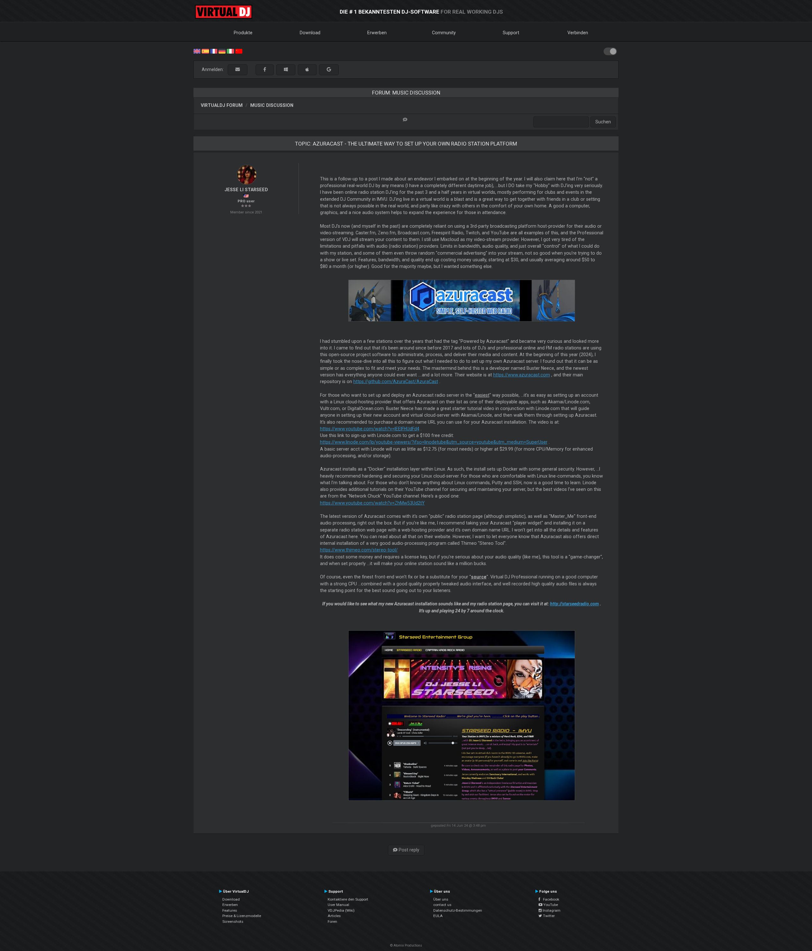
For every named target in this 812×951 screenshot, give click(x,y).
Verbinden (577, 32)
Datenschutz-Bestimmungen (457, 910)
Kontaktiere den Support (348, 899)
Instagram (551, 910)
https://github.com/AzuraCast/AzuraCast (395, 381)
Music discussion (271, 105)
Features (229, 910)
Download (310, 32)
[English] (196, 50)
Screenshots (232, 921)
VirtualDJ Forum (222, 105)
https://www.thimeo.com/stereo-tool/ (359, 549)
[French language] (213, 50)
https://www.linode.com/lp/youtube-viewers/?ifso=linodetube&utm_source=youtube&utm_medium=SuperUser (433, 442)
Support (511, 32)
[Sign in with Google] (329, 69)
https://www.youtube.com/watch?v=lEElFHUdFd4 (369, 428)
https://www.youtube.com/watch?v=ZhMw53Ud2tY (372, 502)
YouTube (550, 904)
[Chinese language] (238, 50)
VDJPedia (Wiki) (341, 910)
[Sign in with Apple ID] (307, 69)
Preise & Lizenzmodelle (241, 916)
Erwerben (377, 32)
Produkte (243, 32)
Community (444, 32)
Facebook (549, 899)
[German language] (222, 50)
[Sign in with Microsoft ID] (285, 69)
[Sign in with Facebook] (265, 69)
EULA (438, 916)
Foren (332, 921)
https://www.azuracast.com (521, 374)
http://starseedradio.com (574, 603)
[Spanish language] (205, 50)
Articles (334, 916)
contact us (442, 904)
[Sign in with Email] (237, 69)
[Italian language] (230, 50)
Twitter (548, 916)
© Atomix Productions (406, 945)
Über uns (440, 899)
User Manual (338, 904)
